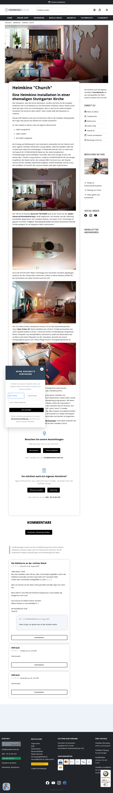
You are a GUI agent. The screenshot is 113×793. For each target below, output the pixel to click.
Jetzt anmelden (26, 410)
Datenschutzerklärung (19, 419)
